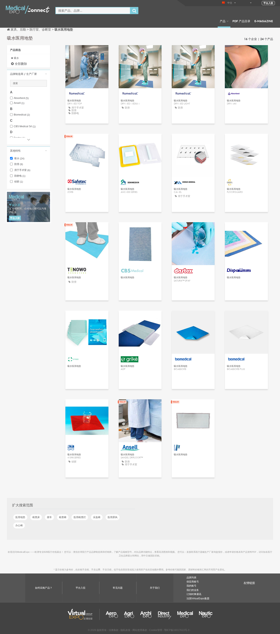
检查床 (36, 517)
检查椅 (62, 517)
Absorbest (21, 98)
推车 (49, 517)
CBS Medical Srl (25, 126)
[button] (28, 74)
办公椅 (19, 525)
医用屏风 (112, 517)
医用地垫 (20, 517)
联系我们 (246, 52)
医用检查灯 (80, 517)
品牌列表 (191, 577)
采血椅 (96, 517)
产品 (222, 21)
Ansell (19, 103)
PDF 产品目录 (241, 21)
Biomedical (22, 114)
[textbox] (92, 10)
